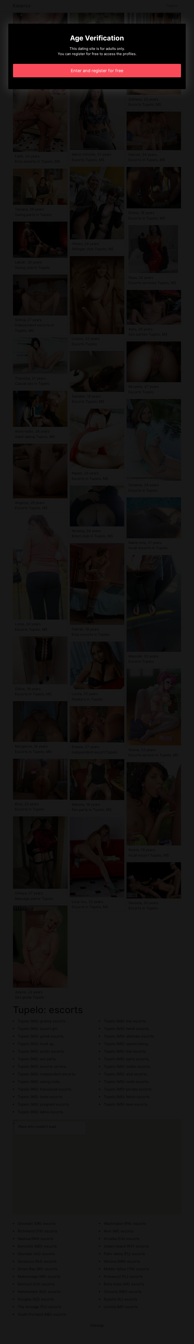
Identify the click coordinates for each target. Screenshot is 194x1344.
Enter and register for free (97, 70)
